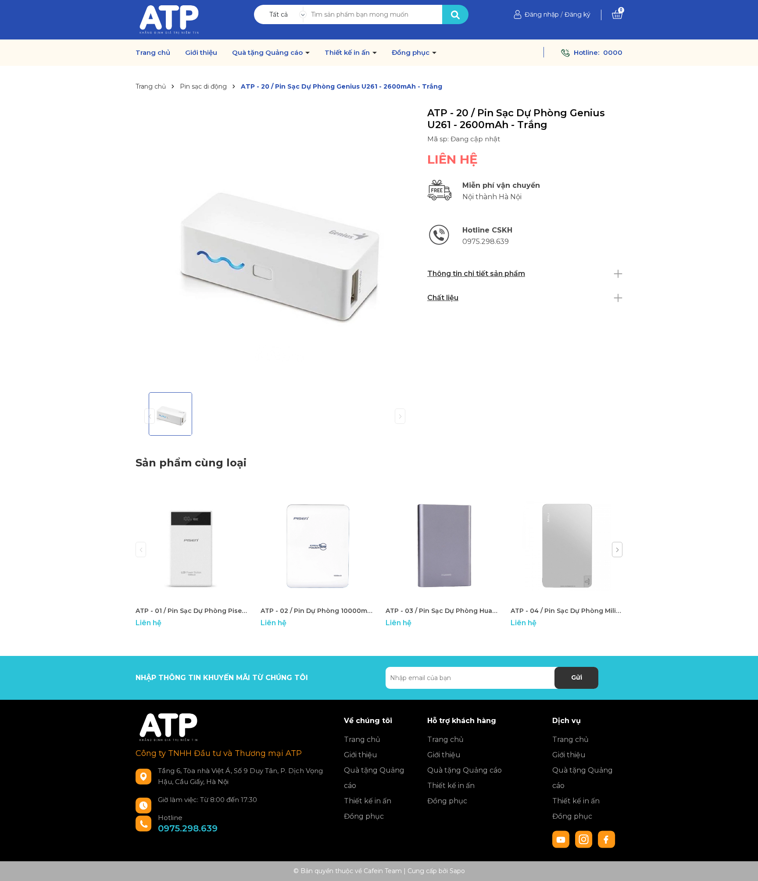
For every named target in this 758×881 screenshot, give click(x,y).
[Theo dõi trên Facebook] (606, 838)
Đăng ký (577, 14)
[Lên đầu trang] (742, 865)
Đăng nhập (542, 14)
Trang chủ (153, 53)
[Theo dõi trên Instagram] (584, 838)
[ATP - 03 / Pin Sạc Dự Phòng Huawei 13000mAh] (441, 546)
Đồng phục (411, 53)
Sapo (457, 871)
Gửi (576, 677)
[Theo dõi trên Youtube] (562, 838)
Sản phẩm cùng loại (191, 462)
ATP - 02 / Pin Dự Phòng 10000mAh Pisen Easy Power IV (316, 611)
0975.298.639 (188, 828)
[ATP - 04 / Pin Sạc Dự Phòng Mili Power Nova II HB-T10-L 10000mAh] (566, 546)
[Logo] (169, 19)
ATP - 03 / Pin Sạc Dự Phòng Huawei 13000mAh (441, 611)
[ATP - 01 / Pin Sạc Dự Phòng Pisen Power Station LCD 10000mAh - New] (191, 546)
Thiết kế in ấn (348, 53)
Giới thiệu (201, 53)
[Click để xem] (275, 246)
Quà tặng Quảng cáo (268, 53)
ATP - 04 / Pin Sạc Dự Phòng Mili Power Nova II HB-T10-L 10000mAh (566, 611)
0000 (612, 52)
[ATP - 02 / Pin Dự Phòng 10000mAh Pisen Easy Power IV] (316, 546)
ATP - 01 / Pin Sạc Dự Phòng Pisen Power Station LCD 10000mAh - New (191, 611)
